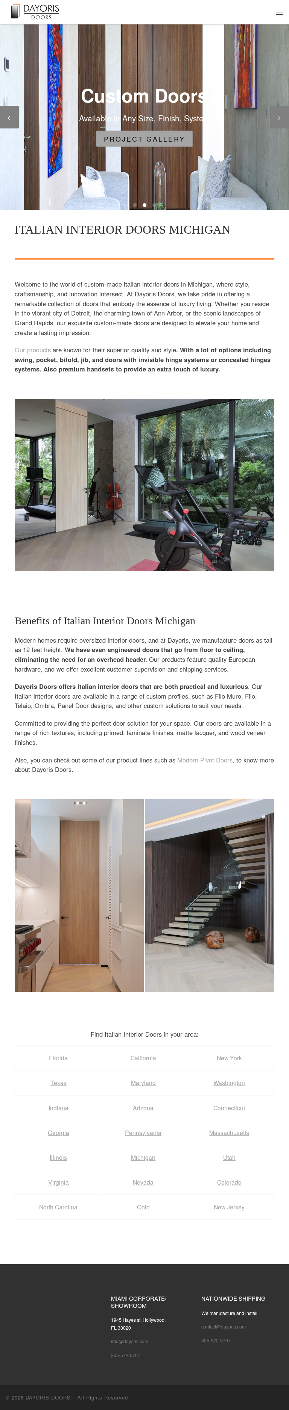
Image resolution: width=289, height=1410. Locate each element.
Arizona (143, 1108)
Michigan (143, 1157)
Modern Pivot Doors (205, 759)
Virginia (58, 1182)
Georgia (58, 1132)
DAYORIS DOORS (48, 1397)
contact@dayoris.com (223, 1326)
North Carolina (58, 1207)
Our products (33, 349)
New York (229, 1058)
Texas (58, 1082)
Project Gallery (144, 138)
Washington (229, 1082)
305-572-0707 (125, 1355)
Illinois (58, 1157)
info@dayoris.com (129, 1341)
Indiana (58, 1108)
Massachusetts (229, 1132)
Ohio (143, 1207)
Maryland (143, 1082)
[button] (144, 485)
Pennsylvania (143, 1132)
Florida (58, 1058)
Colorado (229, 1182)
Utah (229, 1157)
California (143, 1058)
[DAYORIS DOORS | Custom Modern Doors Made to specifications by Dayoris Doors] (41, 11)
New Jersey (229, 1207)
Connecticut (229, 1108)
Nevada (143, 1182)
